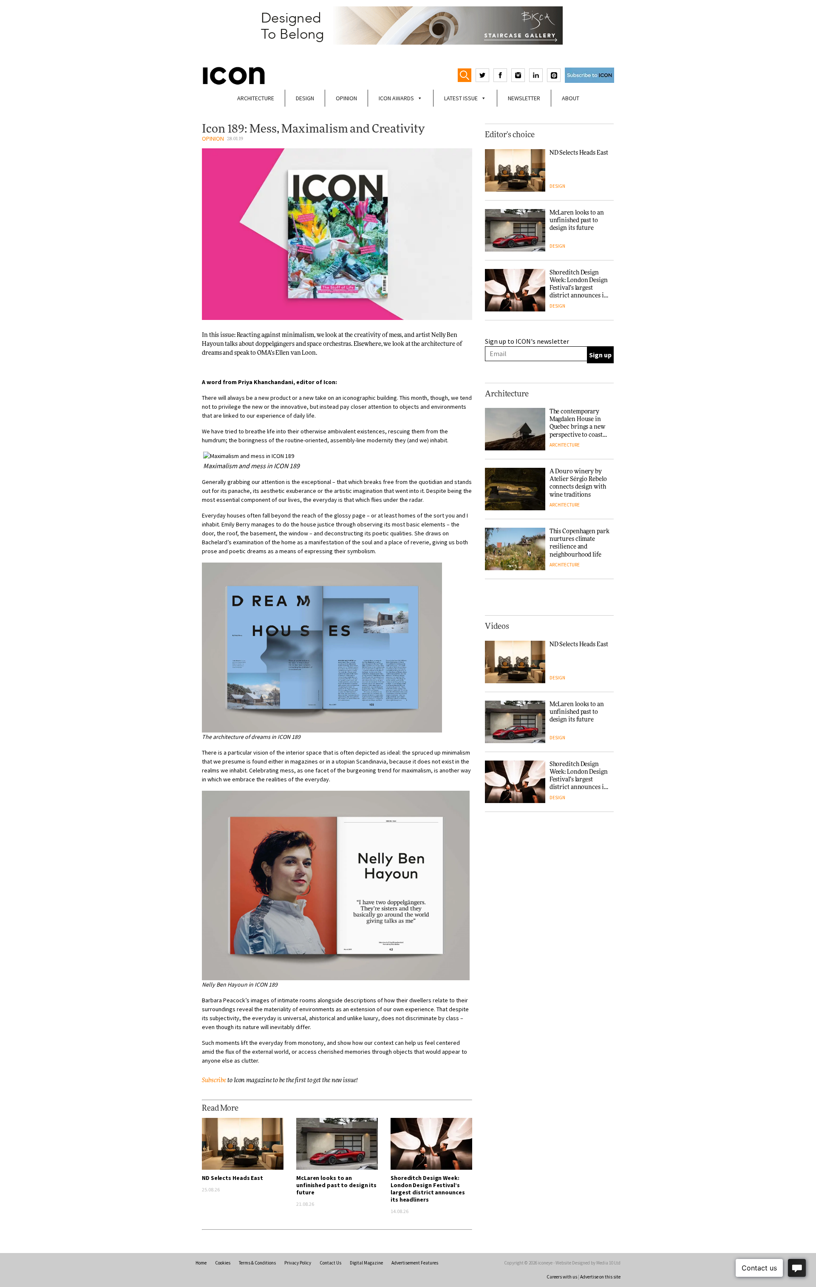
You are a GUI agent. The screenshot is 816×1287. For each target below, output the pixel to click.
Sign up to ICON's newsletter (527, 341)
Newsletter (524, 98)
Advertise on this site (600, 1277)
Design (305, 98)
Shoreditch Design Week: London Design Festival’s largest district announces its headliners (428, 1188)
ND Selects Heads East (232, 1178)
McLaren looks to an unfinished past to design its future (336, 1185)
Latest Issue (461, 98)
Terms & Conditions (257, 1263)
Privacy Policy (297, 1263)
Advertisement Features (414, 1263)
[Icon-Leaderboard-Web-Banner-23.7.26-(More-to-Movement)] (408, 25)
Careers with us (562, 1277)
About (570, 98)
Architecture (255, 98)
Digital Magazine (366, 1263)
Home (201, 1263)
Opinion (346, 98)
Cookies (222, 1263)
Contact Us (330, 1263)
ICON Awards (396, 98)
